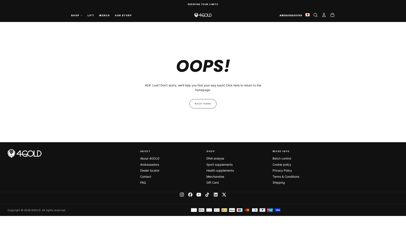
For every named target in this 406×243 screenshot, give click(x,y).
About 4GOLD (149, 158)
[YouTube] (198, 194)
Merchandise (215, 176)
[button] (315, 15)
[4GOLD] (24, 153)
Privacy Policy (282, 170)
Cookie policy (282, 164)
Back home (203, 103)
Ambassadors (149, 164)
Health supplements (220, 170)
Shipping (279, 182)
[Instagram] (181, 194)
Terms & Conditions (286, 176)
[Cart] (332, 15)
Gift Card (212, 182)
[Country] (308, 15)
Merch (104, 15)
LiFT (91, 15)
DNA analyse (215, 158)
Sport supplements (219, 164)
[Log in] (323, 15)
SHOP (75, 15)
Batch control (282, 158)
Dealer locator (149, 170)
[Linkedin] (215, 194)
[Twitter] (224, 194)
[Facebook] (190, 194)
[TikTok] (207, 194)
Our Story (123, 15)
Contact (145, 176)
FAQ (143, 182)
